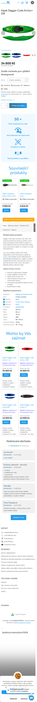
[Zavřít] (32, 689)
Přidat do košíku (18, 105)
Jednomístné (20, 307)
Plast (17, 304)
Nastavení (13, 699)
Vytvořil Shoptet (20, 614)
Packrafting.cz (8, 538)
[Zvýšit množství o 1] (8, 104)
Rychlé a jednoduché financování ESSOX (14, 571)
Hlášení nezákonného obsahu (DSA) (13, 565)
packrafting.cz (8, 541)
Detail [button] (6, 375)
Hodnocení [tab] (6, 230)
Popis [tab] (4, 226)
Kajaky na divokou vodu (24, 294)
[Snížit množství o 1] (8, 107)
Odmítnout (24, 698)
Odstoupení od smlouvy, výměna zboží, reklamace (17, 556)
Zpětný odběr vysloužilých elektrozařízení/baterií (16, 568)
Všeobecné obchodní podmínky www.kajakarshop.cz (18, 559)
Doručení (7, 85)
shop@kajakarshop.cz (11, 532)
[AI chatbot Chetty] (31, 697)
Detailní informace (7, 100)
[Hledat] (18, 3)
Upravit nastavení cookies (22, 622)
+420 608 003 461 (10, 535)
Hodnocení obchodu (18, 441)
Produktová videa (10, 545)
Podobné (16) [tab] (24, 226)
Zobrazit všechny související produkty (18, 219)
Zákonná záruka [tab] (13, 226)
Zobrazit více (18, 517)
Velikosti (3, 582)
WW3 (5, 257)
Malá (17, 299)
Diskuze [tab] (13, 230)
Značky (3, 591)
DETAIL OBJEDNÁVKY (8, 553)
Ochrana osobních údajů (9, 562)
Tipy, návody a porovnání (9, 585)
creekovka (4, 94)
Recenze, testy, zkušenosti (9, 588)
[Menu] (32, 3)
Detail (6, 210)
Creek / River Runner (23, 302)
